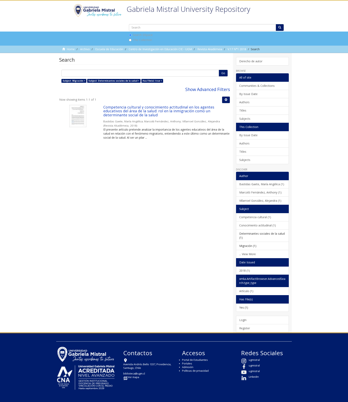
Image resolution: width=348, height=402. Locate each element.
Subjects (244, 119)
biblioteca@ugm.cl (134, 373)
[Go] (280, 27)
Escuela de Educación (109, 49)
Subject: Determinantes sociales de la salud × (113, 80)
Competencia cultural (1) (255, 217)
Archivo (85, 49)
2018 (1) (244, 270)
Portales (187, 363)
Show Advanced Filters (207, 89)
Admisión (187, 367)
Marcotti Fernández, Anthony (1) (260, 192)
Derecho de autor (250, 61)
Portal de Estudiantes (195, 360)
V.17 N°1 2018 (237, 49)
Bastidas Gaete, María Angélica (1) (261, 184)
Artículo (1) (246, 291)
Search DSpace (143, 35)
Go (223, 73)
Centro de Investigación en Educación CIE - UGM (160, 49)
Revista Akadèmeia (209, 49)
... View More (247, 254)
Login (242, 320)
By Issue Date (248, 94)
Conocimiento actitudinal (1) (257, 225)
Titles (242, 110)
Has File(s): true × (152, 80)
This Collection (142, 40)
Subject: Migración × (74, 80)
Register (244, 328)
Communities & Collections (257, 86)
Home (71, 49)
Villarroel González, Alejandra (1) (260, 201)
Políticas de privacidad (195, 370)
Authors (244, 102)
